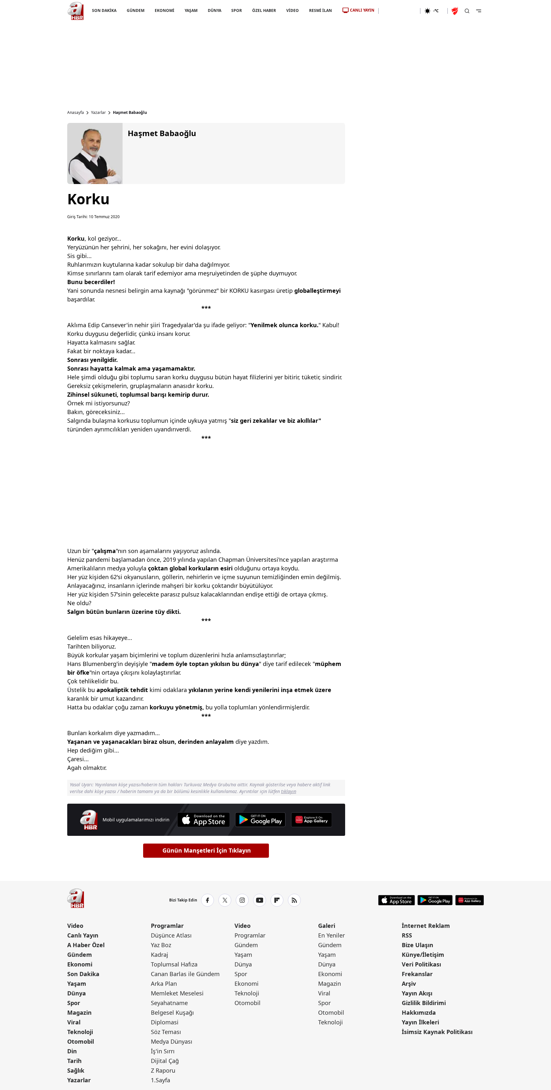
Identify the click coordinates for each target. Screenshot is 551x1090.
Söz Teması (166, 1032)
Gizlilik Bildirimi (424, 1003)
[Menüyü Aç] (478, 11)
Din (72, 1051)
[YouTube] (259, 900)
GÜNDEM (135, 10)
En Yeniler (331, 935)
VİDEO (292, 10)
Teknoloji (80, 1032)
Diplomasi (165, 1022)
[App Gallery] (311, 819)
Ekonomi (79, 964)
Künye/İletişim (423, 954)
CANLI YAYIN (362, 10)
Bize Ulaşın (417, 945)
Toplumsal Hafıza (174, 964)
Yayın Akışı (417, 993)
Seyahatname (169, 1003)
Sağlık (75, 1070)
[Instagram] (242, 900)
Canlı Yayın (82, 935)
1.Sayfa (160, 1080)
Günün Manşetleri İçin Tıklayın (206, 850)
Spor (73, 1003)
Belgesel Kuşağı (172, 1012)
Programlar (167, 925)
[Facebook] (207, 900)
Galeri (326, 925)
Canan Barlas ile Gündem (185, 974)
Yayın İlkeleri (420, 1022)
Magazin (79, 1012)
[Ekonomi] (399, 11)
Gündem (79, 954)
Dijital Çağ (165, 1061)
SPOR (236, 10)
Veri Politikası (421, 964)
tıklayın (288, 791)
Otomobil (80, 1041)
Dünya (76, 993)
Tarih (74, 1061)
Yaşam (76, 983)
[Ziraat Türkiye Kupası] (455, 11)
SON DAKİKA (104, 10)
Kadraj (159, 954)
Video (75, 925)
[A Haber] (75, 11)
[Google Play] (260, 819)
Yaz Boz (161, 945)
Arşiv (409, 983)
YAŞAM (190, 10)
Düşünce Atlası (171, 935)
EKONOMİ (164, 10)
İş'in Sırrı (163, 1051)
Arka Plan (164, 983)
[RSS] (294, 900)
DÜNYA (214, 10)
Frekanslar (417, 974)
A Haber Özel (86, 945)
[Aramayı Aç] (467, 11)
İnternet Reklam (426, 925)
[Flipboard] (277, 900)
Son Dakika (83, 974)
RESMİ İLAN (320, 10)
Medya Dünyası (171, 1041)
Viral (73, 1022)
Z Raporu (163, 1070)
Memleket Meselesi (177, 993)
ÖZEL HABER (264, 10)
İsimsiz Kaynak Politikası (437, 1032)
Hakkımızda (419, 1012)
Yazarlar (98, 112)
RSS (407, 935)
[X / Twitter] (224, 900)
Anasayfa (75, 112)
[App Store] (203, 819)
